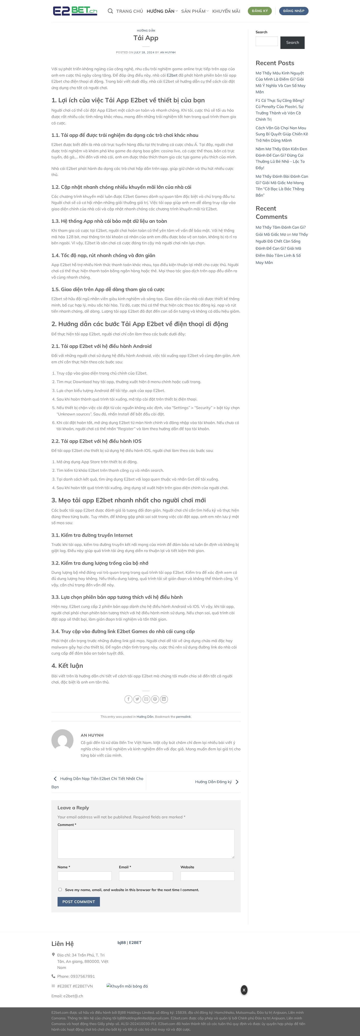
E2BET (135, 942)
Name (64, 867)
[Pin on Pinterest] (155, 699)
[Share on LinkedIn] (164, 699)
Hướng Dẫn (161, 11)
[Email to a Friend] (146, 699)
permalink (183, 716)
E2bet (173, 75)
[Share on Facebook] (128, 699)
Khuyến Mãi (226, 11)
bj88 (122, 942)
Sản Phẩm (193, 11)
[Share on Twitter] (137, 699)
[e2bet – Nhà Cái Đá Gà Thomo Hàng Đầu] (75, 11)
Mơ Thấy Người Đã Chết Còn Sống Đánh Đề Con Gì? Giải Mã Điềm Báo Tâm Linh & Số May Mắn (282, 248)
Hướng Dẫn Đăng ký (214, 781)
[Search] (110, 10)
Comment (67, 825)
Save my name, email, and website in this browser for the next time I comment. (132, 890)
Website (187, 867)
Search (261, 32)
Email (125, 867)
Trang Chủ (129, 11)
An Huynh (168, 52)
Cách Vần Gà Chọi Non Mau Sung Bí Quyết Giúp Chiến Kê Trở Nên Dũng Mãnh (282, 134)
